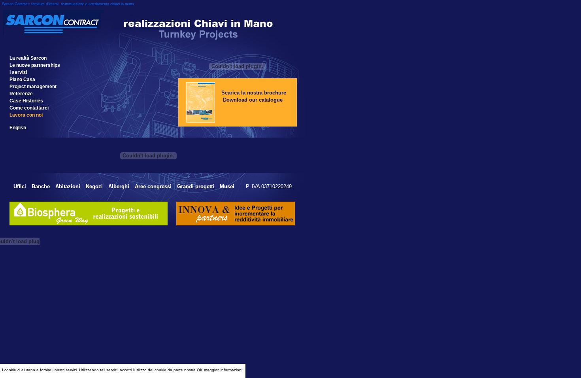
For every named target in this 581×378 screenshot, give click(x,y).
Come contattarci (29, 108)
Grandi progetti (195, 186)
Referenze (21, 93)
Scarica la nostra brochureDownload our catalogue (253, 96)
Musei (228, 186)
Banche (41, 186)
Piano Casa (22, 79)
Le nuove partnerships (34, 65)
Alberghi (118, 186)
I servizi (18, 72)
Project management (33, 86)
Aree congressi (153, 186)
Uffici (19, 186)
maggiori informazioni (223, 370)
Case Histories (26, 101)
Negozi (94, 186)
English (17, 127)
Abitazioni (67, 186)
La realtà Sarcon (28, 58)
